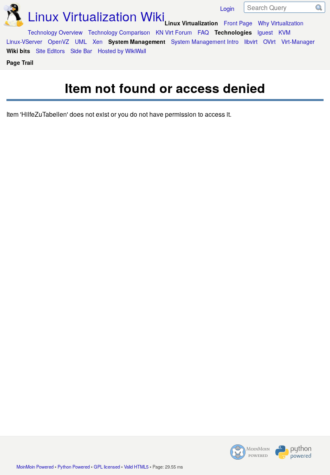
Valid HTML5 (136, 466)
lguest (265, 32)
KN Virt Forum (174, 32)
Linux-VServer (24, 41)
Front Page (238, 23)
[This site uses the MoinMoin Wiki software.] (250, 452)
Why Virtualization (280, 23)
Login (227, 8)
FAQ (203, 32)
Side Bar (81, 51)
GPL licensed (107, 466)
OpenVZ (58, 41)
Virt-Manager (298, 41)
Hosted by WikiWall (122, 51)
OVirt (269, 41)
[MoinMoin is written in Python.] (293, 452)
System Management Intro (205, 41)
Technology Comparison (119, 32)
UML (81, 41)
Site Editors (50, 51)
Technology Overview (55, 32)
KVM (284, 32)
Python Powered (74, 466)
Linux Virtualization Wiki (96, 15)
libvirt (251, 41)
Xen (98, 41)
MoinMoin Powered (35, 466)
